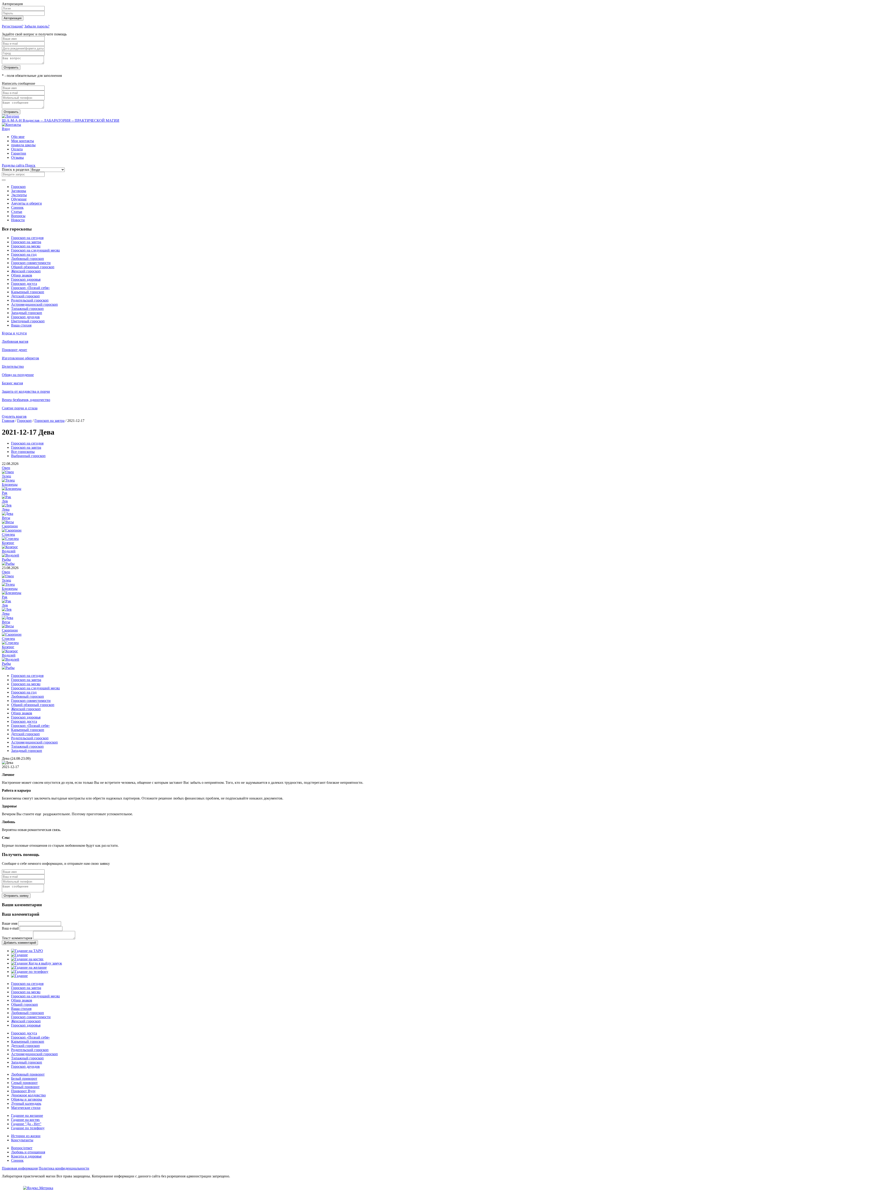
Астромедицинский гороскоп (34, 304)
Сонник (17, 207)
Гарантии (18, 153)
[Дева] (7, 514)
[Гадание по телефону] (29, 972)
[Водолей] (10, 555)
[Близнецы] (11, 489)
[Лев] (7, 505)
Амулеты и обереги (26, 203)
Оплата (17, 149)
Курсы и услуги (14, 333)
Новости (18, 220)
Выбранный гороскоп (28, 456)
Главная (8, 421)
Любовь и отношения (28, 1152)
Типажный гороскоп (27, 309)
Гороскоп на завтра (26, 242)
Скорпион (10, 526)
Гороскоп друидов (25, 317)
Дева (5, 509)
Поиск (30, 165)
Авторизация (13, 18)
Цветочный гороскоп (28, 321)
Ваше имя (9, 923)
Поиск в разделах (15, 169)
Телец (6, 476)
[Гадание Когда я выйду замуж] (36, 963)
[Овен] (8, 472)
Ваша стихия (21, 325)
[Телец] (8, 480)
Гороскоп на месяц (25, 246)
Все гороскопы (23, 452)
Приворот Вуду (23, 1091)
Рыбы (6, 559)
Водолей (8, 551)
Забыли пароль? (36, 26)
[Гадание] (19, 955)
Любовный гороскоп (27, 259)
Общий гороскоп (24, 1004)
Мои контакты (22, 141)
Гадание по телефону (28, 1128)
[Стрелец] (10, 539)
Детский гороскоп (25, 296)
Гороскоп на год (24, 254)
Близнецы (10, 484)
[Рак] (6, 497)
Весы (6, 518)
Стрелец (8, 534)
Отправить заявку (16, 895)
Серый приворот (24, 1083)
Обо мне (18, 137)
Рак (4, 493)
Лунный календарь (26, 1103)
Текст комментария (17, 938)
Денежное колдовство (28, 1095)
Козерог (8, 543)
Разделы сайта (13, 165)
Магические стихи (25, 1108)
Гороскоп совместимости (31, 263)
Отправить (11, 67)
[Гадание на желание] (29, 967)
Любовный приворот (28, 1074)
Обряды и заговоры (26, 1099)
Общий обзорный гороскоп (32, 267)
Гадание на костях (25, 1120)
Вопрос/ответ (21, 1148)
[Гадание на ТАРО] (27, 951)
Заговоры (18, 191)
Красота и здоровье (26, 1156)
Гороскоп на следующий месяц (35, 250)
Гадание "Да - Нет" (26, 1124)
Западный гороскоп (26, 313)
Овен (6, 468)
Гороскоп (18, 187)
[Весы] (8, 522)
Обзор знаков (21, 275)
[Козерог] (10, 547)
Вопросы (18, 216)
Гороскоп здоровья (25, 279)
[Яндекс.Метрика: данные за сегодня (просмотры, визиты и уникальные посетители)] (38, 1188)
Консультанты (22, 1140)
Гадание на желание (27, 1115)
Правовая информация (20, 1168)
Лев (5, 501)
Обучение (19, 199)
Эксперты (19, 195)
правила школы (23, 145)
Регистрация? (12, 26)
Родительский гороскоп (30, 300)
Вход (6, 129)
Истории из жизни (25, 1136)
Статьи (16, 212)
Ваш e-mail (10, 928)
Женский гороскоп (26, 271)
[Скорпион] (12, 530)
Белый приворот (24, 1078)
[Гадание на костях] (27, 959)
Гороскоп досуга (24, 284)
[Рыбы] (8, 564)
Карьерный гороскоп (27, 292)
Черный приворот (25, 1087)
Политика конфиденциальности (64, 1168)
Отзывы (17, 157)
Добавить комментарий (20, 942)
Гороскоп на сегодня (27, 238)
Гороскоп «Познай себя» (30, 288)
